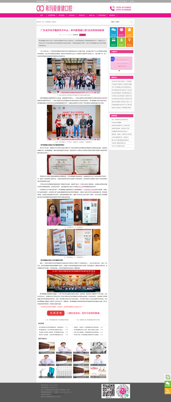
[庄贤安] (81, 347)
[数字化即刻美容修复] (121, 63)
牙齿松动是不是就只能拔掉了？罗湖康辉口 (122, 81)
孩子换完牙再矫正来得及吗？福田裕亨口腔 (122, 98)
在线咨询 (82, 35)
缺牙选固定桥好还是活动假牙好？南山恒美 (122, 90)
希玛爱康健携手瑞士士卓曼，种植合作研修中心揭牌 (86, 329)
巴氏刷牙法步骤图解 (116, 122)
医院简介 (121, 45)
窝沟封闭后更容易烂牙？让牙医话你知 (121, 125)
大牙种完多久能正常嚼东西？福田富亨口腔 (122, 96)
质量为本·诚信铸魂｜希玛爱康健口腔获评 (121, 107)
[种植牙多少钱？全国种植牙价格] (64, 372)
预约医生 (121, 35)
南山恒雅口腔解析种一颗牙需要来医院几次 (122, 93)
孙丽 (47, 365)
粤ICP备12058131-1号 (58, 394)
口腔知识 (72, 15)
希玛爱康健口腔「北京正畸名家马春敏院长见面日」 (51, 329)
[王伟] (98, 360)
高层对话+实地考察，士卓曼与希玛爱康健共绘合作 (51, 334)
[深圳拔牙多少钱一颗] (81, 372)
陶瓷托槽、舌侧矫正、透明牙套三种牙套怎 (122, 134)
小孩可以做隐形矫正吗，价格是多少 (120, 137)
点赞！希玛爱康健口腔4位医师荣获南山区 (121, 87)
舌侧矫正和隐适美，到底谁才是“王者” (121, 128)
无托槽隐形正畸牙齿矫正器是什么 (120, 131)
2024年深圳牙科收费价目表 (98, 352)
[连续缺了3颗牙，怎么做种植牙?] (98, 372)
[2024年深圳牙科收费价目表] (98, 347)
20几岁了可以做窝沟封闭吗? (118, 146)
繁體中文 (132, 1)
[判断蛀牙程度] (81, 360)
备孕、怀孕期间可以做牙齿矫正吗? (120, 119)
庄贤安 (81, 352)
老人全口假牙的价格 (64, 365)
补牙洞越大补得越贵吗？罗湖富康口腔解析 (122, 84)
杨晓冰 (63, 352)
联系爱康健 (102, 15)
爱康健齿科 (75, 34)
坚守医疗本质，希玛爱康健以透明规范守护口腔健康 (86, 334)
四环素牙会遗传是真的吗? (47, 352)
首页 (41, 15)
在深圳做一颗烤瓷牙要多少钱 (118, 143)
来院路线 (112, 15)
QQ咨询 (129, 35)
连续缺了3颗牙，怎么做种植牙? (98, 377)
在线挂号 (113, 45)
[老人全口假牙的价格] (64, 360)
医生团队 (62, 15)
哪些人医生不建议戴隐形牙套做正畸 (120, 140)
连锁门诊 (92, 15)
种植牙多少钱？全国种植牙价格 (63, 377)
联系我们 (129, 45)
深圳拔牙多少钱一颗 (81, 377)
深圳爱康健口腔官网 (54, 7)
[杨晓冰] (64, 347)
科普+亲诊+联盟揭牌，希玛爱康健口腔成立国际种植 (86, 332)
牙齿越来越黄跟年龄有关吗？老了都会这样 (122, 104)
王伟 (98, 365)
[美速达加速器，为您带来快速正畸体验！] (47, 372)
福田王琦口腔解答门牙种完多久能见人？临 (122, 101)
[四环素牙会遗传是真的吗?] (47, 347)
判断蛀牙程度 (81, 365)
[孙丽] (47, 360)
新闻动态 (82, 15)
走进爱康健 (51, 15)
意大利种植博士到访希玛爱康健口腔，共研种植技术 (51, 327)
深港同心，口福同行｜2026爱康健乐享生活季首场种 (86, 327)
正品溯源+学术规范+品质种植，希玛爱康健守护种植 (51, 332)
